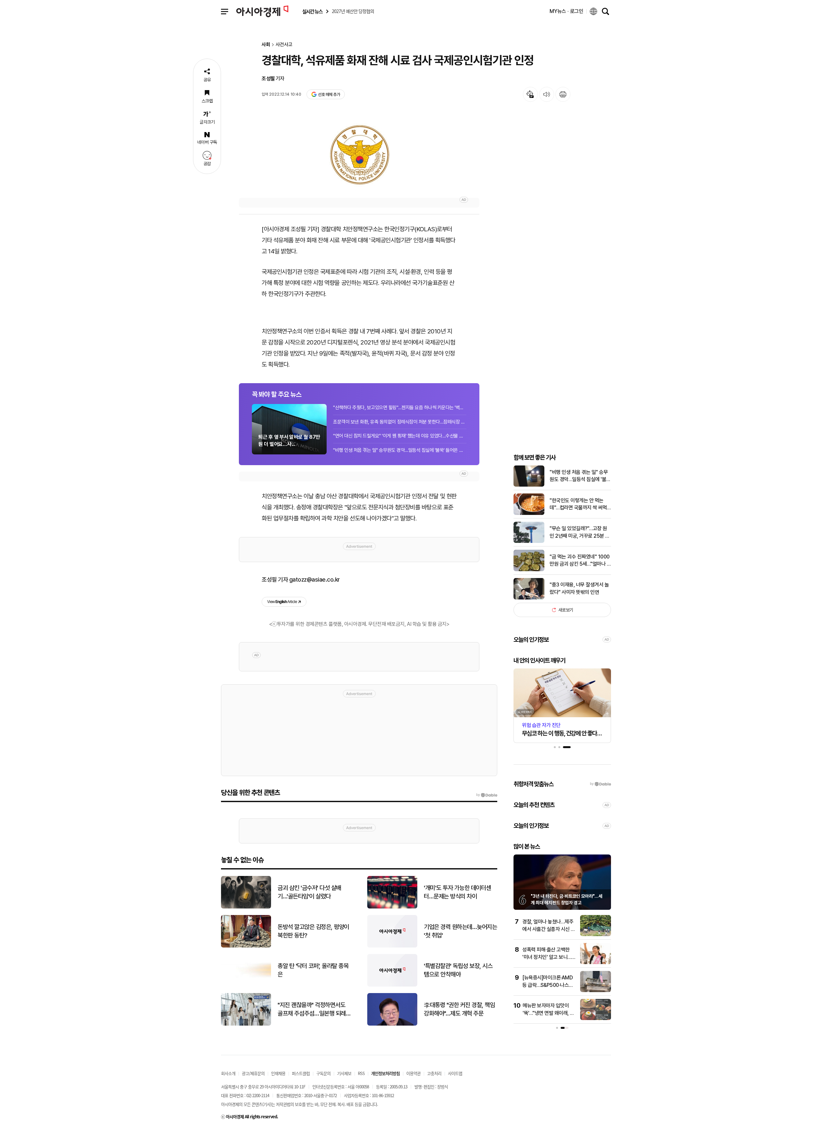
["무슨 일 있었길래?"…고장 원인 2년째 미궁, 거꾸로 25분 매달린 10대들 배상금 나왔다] (529, 541)
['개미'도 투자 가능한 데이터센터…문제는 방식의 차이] (392, 907)
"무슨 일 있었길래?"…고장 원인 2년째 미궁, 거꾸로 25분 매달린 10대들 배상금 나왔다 (580, 532)
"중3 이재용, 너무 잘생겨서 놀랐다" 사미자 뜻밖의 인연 (579, 588)
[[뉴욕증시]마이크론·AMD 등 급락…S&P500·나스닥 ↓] (595, 990)
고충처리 (434, 1073)
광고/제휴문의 (253, 1073)
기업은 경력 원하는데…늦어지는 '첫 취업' (460, 931)
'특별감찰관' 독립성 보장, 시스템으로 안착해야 (458, 970)
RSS (361, 1073)
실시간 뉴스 (312, 11)
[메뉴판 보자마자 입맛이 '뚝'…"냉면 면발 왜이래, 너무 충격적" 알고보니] (595, 1018)
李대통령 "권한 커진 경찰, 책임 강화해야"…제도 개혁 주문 (459, 1009)
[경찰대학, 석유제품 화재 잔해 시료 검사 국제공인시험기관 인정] (359, 154)
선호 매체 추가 (329, 94)
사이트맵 (455, 1073)
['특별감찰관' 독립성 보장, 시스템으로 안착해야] (392, 985)
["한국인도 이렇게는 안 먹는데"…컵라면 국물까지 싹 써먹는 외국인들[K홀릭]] (529, 513)
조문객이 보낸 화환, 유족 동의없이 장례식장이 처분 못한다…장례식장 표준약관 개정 (399, 422)
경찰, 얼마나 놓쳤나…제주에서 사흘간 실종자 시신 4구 (548, 929)
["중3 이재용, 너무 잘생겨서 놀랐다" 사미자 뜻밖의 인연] (529, 598)
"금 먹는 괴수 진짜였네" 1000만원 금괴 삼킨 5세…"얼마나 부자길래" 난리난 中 (580, 561)
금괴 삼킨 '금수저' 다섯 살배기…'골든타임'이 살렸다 (309, 892)
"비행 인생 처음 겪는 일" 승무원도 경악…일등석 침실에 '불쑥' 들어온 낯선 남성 (399, 450)
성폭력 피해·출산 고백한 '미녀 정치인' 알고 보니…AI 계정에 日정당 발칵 (546, 957)
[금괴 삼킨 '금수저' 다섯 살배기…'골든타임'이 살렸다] (246, 907)
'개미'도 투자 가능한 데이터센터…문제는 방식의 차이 (457, 892)
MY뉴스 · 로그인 (566, 11)
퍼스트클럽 (301, 1073)
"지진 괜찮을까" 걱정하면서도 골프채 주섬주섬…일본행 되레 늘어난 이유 (312, 1009)
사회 (266, 44)
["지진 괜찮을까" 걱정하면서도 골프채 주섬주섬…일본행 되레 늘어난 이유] (246, 1024)
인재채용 (278, 1073)
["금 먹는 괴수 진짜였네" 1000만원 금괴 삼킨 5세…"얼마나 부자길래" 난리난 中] (529, 569)
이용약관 (413, 1073)
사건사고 (284, 44)
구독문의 (323, 1073)
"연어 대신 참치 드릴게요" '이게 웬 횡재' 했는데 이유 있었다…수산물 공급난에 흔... (399, 436)
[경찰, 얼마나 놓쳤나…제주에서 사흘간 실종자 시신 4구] (595, 934)
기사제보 (344, 1073)
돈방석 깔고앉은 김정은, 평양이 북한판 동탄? (313, 931)
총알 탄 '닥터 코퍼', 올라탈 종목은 (313, 970)
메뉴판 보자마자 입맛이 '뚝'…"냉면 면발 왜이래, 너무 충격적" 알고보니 (548, 1012)
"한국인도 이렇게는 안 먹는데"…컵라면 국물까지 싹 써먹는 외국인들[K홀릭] (578, 504)
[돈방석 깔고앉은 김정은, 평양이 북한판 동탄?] (246, 946)
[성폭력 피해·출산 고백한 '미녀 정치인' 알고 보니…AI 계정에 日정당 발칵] (595, 962)
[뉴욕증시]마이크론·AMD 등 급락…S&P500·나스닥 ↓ (547, 985)
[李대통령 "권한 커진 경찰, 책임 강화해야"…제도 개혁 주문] (392, 1024)
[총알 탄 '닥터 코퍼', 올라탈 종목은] (246, 985)
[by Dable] (486, 795)
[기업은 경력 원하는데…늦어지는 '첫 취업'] (392, 946)
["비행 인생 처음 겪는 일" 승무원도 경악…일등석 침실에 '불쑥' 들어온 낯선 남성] (529, 485)
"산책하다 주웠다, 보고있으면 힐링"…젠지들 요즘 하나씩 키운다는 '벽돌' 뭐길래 (399, 407)
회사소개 (228, 1073)
